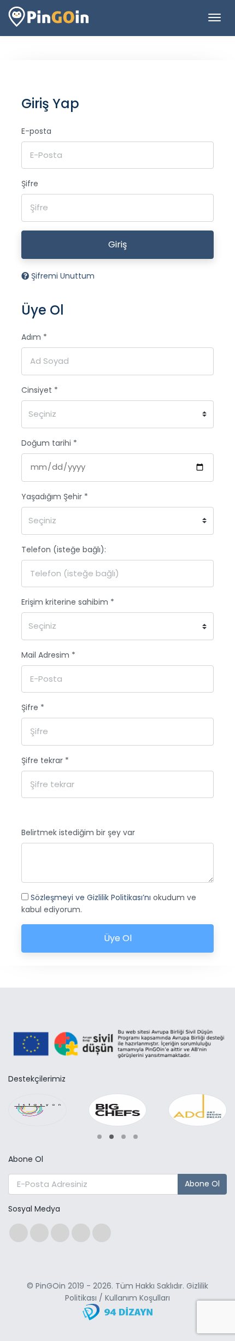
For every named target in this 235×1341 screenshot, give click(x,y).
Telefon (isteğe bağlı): (63, 549)
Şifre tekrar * (45, 760)
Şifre (29, 183)
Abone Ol (202, 1183)
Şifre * (32, 707)
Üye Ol (118, 938)
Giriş (117, 244)
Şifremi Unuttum (62, 275)
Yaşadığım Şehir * (54, 496)
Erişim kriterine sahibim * (67, 601)
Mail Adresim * (48, 654)
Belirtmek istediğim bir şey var (78, 832)
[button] (99, 1137)
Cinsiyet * (39, 390)
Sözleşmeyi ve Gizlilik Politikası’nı (92, 897)
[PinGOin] (49, 18)
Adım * (34, 337)
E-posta (36, 131)
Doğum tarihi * (49, 443)
